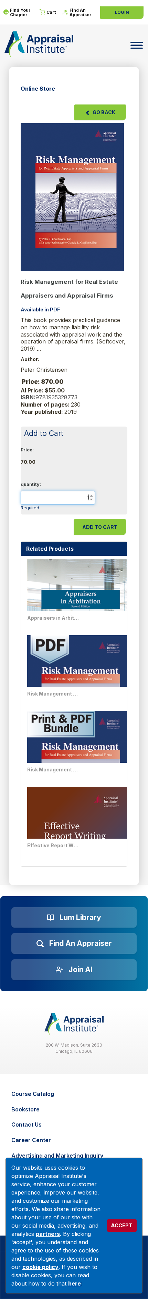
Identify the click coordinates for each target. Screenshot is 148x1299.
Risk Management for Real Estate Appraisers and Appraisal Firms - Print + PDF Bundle (53, 769)
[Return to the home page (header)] (38, 44)
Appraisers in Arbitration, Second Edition (53, 618)
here (74, 1283)
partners (48, 1233)
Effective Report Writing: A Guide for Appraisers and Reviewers (53, 845)
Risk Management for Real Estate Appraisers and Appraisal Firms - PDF (53, 694)
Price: (27, 449)
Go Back (104, 112)
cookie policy (40, 1266)
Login (122, 12)
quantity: (31, 484)
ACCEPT (122, 1225)
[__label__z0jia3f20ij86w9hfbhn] (74, 1024)
